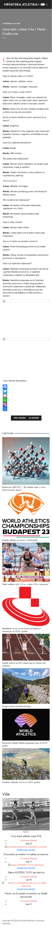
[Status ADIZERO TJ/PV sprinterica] (26, 865)
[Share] (26, 409)
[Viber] (26, 404)
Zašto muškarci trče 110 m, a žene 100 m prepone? (25, 584)
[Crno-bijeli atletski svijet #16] (26, 814)
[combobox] (51, 4)
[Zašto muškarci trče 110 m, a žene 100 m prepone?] (26, 562)
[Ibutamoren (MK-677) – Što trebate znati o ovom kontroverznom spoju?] (26, 460)
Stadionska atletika (26, 850)
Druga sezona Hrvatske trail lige (16, 706)
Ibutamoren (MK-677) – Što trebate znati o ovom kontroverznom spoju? (23, 488)
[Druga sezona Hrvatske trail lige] (26, 686)
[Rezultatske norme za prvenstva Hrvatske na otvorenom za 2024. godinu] (26, 606)
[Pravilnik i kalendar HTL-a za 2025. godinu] (26, 764)
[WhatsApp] (26, 400)
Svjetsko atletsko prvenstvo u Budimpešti (19, 540)
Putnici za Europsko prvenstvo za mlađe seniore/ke (26, 895)
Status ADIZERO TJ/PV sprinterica (26, 872)
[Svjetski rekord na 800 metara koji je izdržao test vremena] (26, 647)
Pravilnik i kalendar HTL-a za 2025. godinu (21, 782)
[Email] (26, 395)
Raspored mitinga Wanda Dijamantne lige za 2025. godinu (25, 744)
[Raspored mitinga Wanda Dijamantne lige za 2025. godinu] (26, 724)
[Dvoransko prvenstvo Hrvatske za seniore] (26, 846)
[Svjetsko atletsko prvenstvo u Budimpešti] (26, 515)
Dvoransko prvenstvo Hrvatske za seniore (26, 854)
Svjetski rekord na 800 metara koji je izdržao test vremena (24, 664)
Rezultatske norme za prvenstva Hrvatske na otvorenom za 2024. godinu (21, 630)
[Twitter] (26, 391)
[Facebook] (26, 386)
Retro (26, 832)
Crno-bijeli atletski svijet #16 (26, 836)
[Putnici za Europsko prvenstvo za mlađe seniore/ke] (26, 884)
